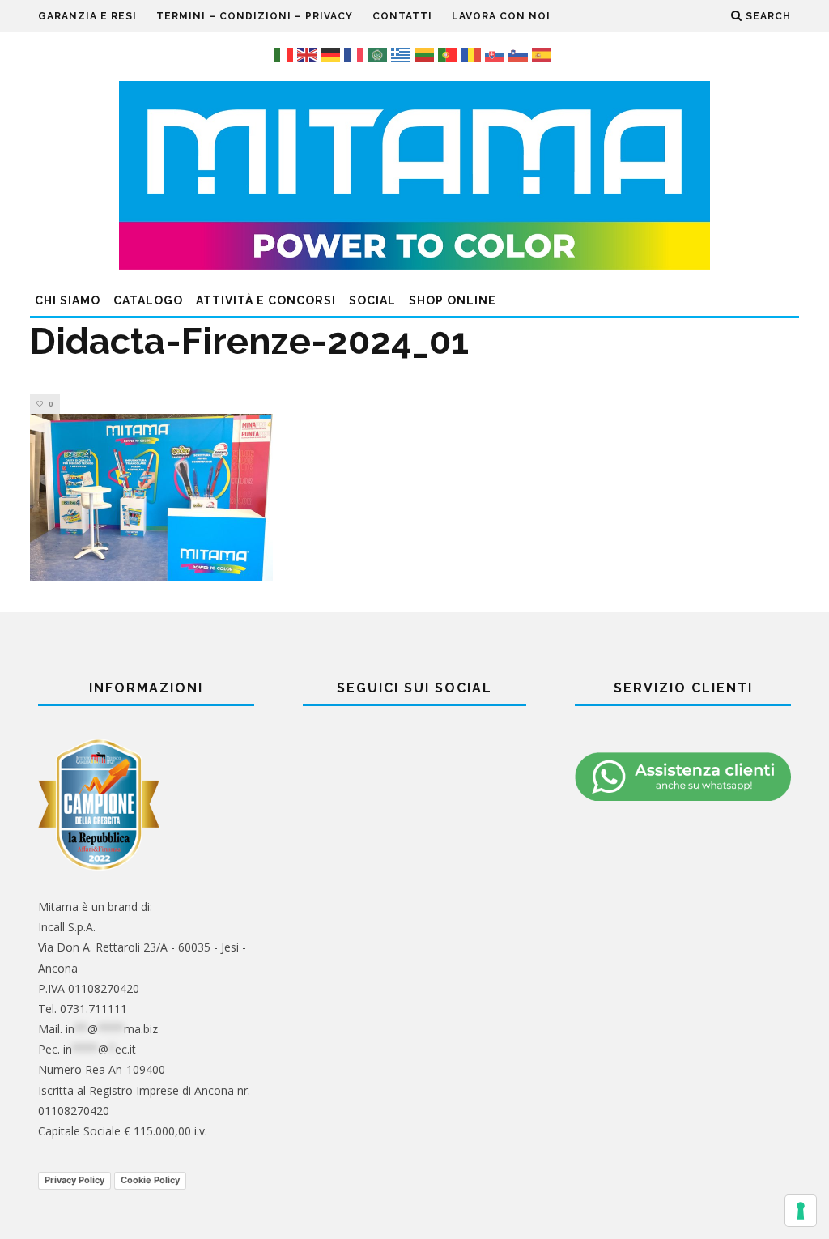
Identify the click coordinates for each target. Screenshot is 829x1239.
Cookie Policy (150, 1180)
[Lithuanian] (426, 53)
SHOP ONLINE (452, 300)
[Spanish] (543, 53)
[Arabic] (379, 53)
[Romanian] (473, 53)
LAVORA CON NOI (501, 16)
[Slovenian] (520, 53)
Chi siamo (67, 300)
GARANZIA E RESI (87, 16)
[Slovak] (496, 53)
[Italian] (285, 53)
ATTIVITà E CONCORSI (266, 300)
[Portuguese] (449, 53)
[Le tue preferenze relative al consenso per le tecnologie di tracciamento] (800, 1210)
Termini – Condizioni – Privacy (254, 16)
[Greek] (402, 53)
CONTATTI (402, 16)
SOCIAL (372, 300)
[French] (356, 53)
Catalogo (148, 300)
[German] (332, 53)
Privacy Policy (74, 1180)
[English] (309, 53)
